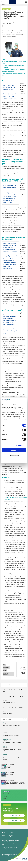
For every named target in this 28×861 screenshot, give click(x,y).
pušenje (5, 670)
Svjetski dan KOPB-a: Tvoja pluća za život (13, 696)
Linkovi (10, 836)
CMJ (6, 847)
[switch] (24, 430)
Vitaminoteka (10, 850)
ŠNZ (7, 850)
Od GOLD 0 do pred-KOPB (9, 702)
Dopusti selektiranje (14, 455)
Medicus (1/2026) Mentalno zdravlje (10, 766)
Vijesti (3, 835)
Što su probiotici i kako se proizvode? (12, 742)
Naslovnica (4, 4)
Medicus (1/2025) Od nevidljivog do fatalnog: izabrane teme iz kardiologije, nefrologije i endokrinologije (16, 782)
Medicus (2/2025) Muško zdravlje (10, 773)
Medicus (11, 835)
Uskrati (14, 460)
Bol (3, 722)
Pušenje (4, 798)
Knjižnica (11, 833)
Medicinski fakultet (9, 848)
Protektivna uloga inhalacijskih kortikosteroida (14, 69)
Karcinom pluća (7, 9)
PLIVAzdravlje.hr (12, 843)
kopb (4, 664)
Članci (3, 833)
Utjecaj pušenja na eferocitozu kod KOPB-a (13, 707)
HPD (8, 847)
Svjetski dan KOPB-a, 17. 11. (9, 713)
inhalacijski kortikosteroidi (6, 674)
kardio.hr (11, 847)
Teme (3, 832)
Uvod (3, 59)
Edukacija (11, 832)
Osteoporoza (5, 746)
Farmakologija (6, 730)
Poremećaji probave (7, 739)
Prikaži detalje (19, 445)
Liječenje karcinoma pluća (8, 71)
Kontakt (3, 838)
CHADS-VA (5, 796)
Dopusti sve (14, 450)
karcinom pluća (6, 667)
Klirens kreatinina (6, 794)
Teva (3, 843)
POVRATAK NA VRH (23, 673)
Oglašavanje (8, 838)
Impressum (14, 838)
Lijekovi (3, 836)
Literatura (4, 77)
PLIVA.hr (3, 844)
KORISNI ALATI (6, 791)
